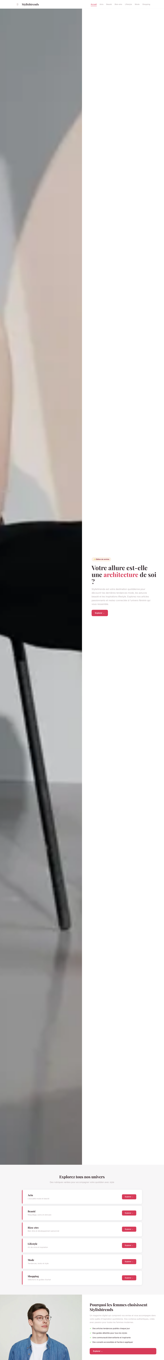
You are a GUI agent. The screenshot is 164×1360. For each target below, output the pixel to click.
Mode (137, 4)
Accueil (94, 4)
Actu (101, 4)
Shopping (146, 4)
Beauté (109, 4)
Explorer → (100, 613)
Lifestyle (128, 4)
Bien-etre (118, 4)
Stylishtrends (30, 4)
